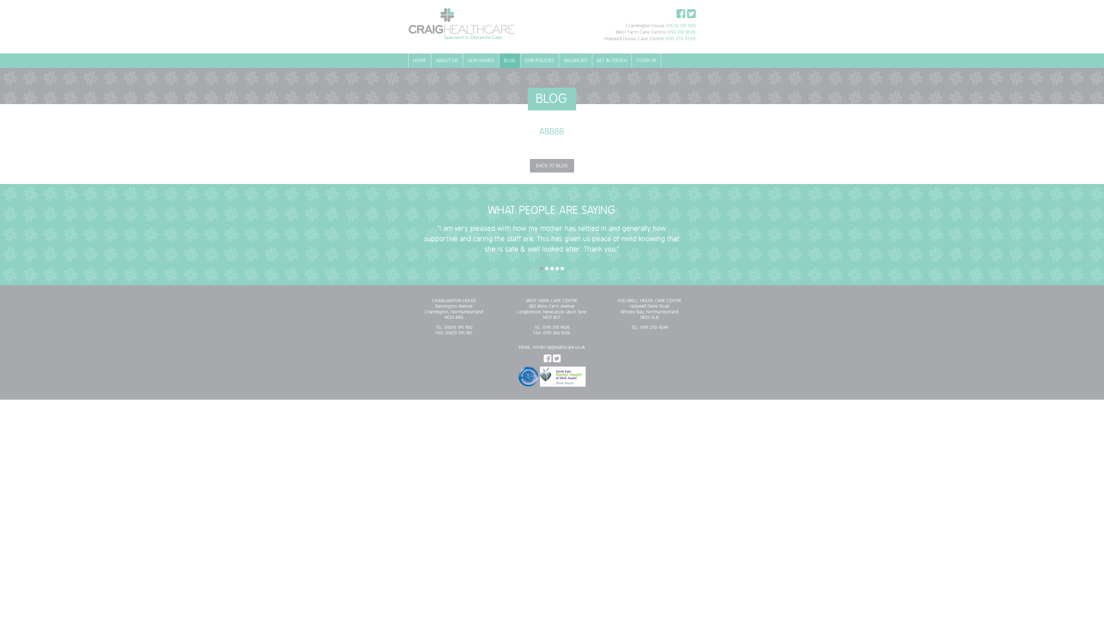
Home (419, 60)
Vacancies (575, 60)
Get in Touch (612, 60)
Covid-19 (646, 60)
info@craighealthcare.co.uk (559, 347)
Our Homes (481, 60)
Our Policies (539, 60)
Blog (509, 60)
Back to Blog (552, 165)
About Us (447, 60)
